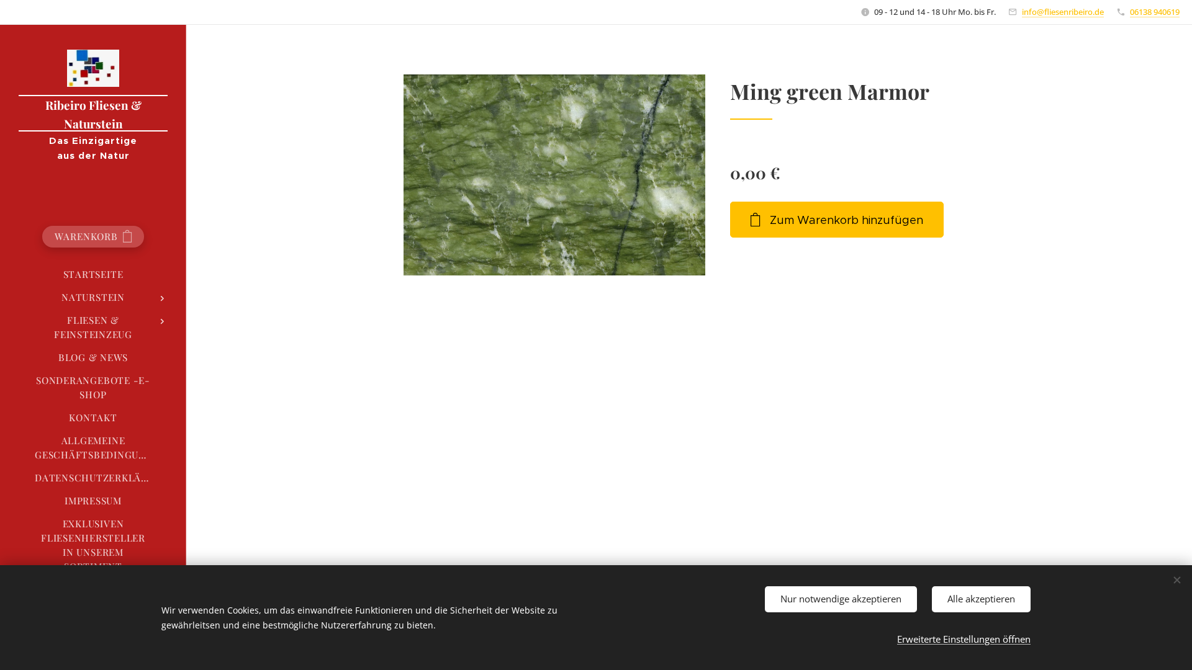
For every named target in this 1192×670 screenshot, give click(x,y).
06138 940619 (1155, 11)
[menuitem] (93, 274)
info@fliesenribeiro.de (1063, 11)
